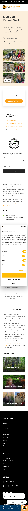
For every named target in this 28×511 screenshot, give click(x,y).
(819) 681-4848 (4, 1)
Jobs (4, 469)
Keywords (5, 157)
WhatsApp (10, 1)
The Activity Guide (8, 461)
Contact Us (6, 466)
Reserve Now (14, 101)
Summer (5, 423)
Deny (14, 283)
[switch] (24, 256)
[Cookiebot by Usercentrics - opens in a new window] (20, 227)
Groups (5, 432)
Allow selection (14, 279)
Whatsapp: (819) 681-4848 (15, 123)
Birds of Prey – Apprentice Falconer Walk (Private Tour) (13, 385)
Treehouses (6, 434)
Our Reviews (6, 458)
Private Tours (6, 429)
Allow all (14, 275)
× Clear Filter (6, 166)
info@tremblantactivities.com (19, 1)
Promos (5, 440)
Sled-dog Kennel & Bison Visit (13, 403)
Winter (4, 426)
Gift (4, 443)
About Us (15, 130)
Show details (20, 270)
